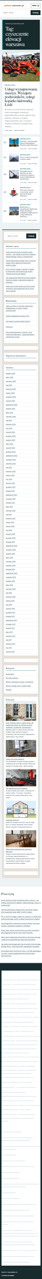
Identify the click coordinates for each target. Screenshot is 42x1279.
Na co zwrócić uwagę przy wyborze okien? (29, 158)
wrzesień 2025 (11, 397)
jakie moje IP (8, 1039)
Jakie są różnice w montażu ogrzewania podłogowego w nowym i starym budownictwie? (19, 308)
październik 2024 (11, 405)
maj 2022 (9, 467)
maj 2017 (9, 640)
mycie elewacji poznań (14, 1069)
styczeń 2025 (10, 401)
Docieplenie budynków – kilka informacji (18, 1255)
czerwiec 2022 (11, 463)
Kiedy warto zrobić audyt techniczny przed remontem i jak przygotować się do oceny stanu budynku (20, 288)
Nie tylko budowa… (12, 678)
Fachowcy (9, 327)
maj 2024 (9, 420)
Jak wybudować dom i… (11, 1131)
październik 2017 (11, 620)
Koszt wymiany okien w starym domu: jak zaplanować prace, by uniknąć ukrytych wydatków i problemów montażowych (19, 725)
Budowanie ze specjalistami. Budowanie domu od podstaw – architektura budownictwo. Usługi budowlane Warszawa (29, 212)
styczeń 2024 (10, 432)
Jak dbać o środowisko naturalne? (16, 1209)
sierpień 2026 (10, 373)
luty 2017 (9, 648)
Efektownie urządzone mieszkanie (15, 1261)
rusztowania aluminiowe (15, 1095)
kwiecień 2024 (11, 424)
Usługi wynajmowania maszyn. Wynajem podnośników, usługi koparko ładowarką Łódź (21, 96)
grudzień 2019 (10, 538)
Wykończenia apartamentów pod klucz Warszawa (19, 850)
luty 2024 (9, 428)
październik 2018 (11, 573)
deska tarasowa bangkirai (12, 1011)
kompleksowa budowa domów (19, 1043)
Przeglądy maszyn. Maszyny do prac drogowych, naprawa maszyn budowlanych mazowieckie (27, 175)
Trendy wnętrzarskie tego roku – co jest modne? (18, 1222)
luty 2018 (9, 604)
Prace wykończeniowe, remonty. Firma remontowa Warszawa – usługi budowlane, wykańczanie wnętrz (20, 334)
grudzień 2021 (10, 487)
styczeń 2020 (10, 534)
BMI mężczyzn (12, 988)
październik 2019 (11, 546)
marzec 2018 (10, 601)
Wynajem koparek (9, 1154)
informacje (36, 1035)
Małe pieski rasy (21, 1060)
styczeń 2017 (10, 651)
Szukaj (35, 13)
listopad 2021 (10, 491)
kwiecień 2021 (10, 518)
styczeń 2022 (10, 483)
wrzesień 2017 (11, 624)
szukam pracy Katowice (28, 1104)
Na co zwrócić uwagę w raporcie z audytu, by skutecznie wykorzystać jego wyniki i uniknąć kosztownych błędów (20, 271)
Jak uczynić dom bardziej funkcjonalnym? (19, 1203)
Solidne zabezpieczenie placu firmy (17, 316)
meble (35, 1060)
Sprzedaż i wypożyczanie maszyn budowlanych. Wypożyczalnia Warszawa (29, 143)
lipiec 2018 (9, 585)
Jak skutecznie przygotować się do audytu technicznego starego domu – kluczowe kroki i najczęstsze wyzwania (21, 945)
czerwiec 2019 (11, 561)
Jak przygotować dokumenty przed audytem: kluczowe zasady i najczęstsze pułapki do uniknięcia (21, 280)
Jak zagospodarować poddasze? (17, 788)
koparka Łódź (18, 1052)
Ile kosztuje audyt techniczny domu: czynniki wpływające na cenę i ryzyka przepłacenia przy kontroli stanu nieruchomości (21, 953)
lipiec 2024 (9, 412)
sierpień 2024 (10, 408)
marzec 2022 (10, 475)
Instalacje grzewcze (12, 820)
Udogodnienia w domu (11, 1197)
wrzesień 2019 (11, 550)
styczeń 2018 (10, 608)
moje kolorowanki (30, 1065)
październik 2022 (11, 456)
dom (25, 1011)
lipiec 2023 (9, 444)
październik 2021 (11, 495)
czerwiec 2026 (11, 381)
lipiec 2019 (9, 557)
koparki (26, 1052)
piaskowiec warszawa (13, 1076)
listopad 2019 (10, 542)
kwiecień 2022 (11, 471)
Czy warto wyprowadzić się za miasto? (18, 1215)
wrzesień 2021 (11, 499)
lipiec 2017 (9, 632)
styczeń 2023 (10, 448)
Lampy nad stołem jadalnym (15, 759)
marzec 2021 (10, 522)
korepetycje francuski (14, 1055)
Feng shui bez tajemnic (11, 1171)
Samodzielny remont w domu (13, 1160)
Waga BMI (19, 1113)
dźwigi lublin (27, 1016)
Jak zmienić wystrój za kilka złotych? (18, 321)
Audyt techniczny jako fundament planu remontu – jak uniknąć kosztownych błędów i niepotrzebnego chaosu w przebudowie (21, 254)
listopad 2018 (10, 569)
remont (22, 1086)
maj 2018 (9, 593)
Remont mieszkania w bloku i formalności (19, 682)
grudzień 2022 (11, 452)
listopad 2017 (10, 616)
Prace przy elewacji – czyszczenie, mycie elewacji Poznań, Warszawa (27, 193)
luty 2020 (9, 530)
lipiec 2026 (9, 377)
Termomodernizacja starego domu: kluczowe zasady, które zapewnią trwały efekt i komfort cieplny (21, 263)
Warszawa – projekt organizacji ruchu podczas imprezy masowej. (21, 1146)
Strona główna (8, 1275)
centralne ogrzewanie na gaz (19, 1007)
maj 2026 (9, 385)
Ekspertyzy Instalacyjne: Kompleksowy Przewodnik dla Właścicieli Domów (17, 1138)
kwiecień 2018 (10, 597)
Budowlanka (10, 674)
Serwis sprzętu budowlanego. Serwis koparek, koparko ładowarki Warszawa (20, 1184)
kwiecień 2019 (10, 565)
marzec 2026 (10, 393)
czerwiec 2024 (11, 416)
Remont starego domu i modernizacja (18, 686)
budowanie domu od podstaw (27, 1003)
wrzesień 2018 (11, 577)
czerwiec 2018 (11, 589)
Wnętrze (9, 690)
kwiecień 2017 (10, 644)
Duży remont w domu (10, 1177)
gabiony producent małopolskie (20, 1025)
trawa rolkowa (7, 1109)
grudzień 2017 (10, 612)
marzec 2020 (10, 526)
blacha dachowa (24, 983)
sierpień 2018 (10, 581)
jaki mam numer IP (26, 1039)
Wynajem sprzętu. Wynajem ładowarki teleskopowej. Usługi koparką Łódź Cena (18, 1242)
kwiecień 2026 (11, 389)
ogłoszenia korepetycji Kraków (20, 1072)
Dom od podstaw (9, 1192)
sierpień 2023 (10, 440)
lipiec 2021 (9, 507)
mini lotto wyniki (13, 1065)
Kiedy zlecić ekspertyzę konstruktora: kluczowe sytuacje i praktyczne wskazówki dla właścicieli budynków (20, 938)
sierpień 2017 (10, 628)
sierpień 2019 (10, 554)
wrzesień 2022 (11, 459)
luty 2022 (9, 479)
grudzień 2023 (11, 436)
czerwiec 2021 (11, 510)
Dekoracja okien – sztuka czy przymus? (18, 1166)
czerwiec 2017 (10, 636)
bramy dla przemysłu (23, 992)
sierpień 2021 (10, 503)
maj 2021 (9, 514)
